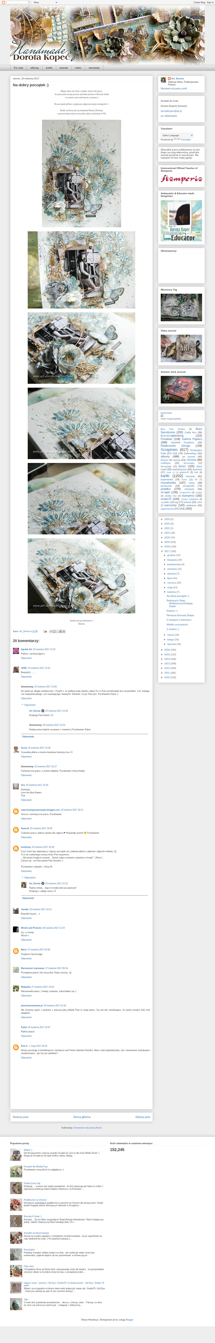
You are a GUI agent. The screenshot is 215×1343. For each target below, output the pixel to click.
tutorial (64, 67)
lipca (170, 578)
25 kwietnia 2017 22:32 (56, 883)
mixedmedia (168, 482)
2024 (167, 519)
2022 (167, 528)
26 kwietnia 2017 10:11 (40, 909)
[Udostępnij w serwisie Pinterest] (64, 631)
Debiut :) (28, 1150)
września (172, 569)
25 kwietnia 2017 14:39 (39, 748)
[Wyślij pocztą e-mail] (51, 631)
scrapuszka (185, 492)
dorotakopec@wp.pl (171, 111)
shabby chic (170, 496)
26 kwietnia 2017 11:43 (53, 928)
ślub (182, 508)
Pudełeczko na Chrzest (35, 1200)
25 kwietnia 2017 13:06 (45, 686)
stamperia (188, 495)
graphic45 (184, 472)
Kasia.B (25, 828)
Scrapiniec (169, 449)
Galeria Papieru (192, 439)
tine (23, 785)
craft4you (166, 463)
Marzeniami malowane (32, 968)
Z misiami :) (173, 629)
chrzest (191, 459)
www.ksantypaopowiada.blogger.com (40, 810)
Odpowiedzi (30, 705)
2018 (167, 546)
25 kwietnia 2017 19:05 (41, 828)
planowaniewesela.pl (32, 1005)
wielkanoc (191, 505)
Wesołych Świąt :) (32, 1216)
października (174, 564)
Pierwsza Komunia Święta (180, 615)
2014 (167, 659)
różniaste (189, 489)
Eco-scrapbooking (172, 435)
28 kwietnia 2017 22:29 (55, 1005)
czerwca (172, 582)
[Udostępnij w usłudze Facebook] (60, 631)
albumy (34, 67)
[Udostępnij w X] (57, 631)
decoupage (166, 466)
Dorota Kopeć (166, 413)
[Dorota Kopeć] (162, 416)
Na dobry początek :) (178, 596)
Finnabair (166, 439)
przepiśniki (188, 485)
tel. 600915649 (169, 116)
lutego (171, 639)
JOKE (24, 668)
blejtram (164, 460)
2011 (167, 672)
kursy (184, 479)
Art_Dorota (34, 711)
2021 (167, 532)
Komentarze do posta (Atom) (88, 1127)
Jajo (26, 1299)
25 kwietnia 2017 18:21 (72, 810)
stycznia (172, 644)
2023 (167, 523)
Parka (24, 1027)
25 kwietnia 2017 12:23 (44, 649)
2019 (167, 542)
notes (192, 482)
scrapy (199, 492)
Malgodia (26, 987)
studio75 (166, 499)
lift (196, 479)
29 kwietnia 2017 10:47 (39, 1027)
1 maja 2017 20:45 (38, 1046)
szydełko (165, 502)
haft (196, 472)
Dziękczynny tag (32, 1183)
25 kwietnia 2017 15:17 (45, 766)
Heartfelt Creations (182, 442)
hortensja (26, 847)
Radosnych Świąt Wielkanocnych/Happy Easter (180, 603)
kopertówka (167, 479)
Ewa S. (24, 1046)
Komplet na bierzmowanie (36, 1233)
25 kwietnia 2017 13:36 (56, 711)
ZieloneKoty (190, 453)
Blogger (129, 1319)
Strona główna (82, 1117)
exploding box (179, 469)
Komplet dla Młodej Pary (36, 1166)
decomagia (189, 463)
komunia (190, 476)
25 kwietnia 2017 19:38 (43, 847)
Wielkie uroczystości (177, 624)
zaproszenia (167, 508)
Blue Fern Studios (173, 429)
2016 (167, 649)
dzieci (182, 466)
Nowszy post (20, 1117)
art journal (188, 456)
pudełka (165, 489)
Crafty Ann (190, 432)
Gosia (24, 748)
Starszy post (142, 1117)
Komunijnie (29, 1249)
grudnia (171, 555)
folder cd (171, 472)
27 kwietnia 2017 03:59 (39, 949)
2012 (167, 668)
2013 (167, 663)
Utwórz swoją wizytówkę (171, 419)
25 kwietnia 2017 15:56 (37, 785)
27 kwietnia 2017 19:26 (43, 987)
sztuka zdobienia (189, 499)
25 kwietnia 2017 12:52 (39, 668)
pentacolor (166, 485)
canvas (176, 460)
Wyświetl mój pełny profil (174, 88)
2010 (167, 677)
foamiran (197, 469)
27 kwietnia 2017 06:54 (56, 968)
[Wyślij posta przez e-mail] (44, 631)
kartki (49, 67)
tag (176, 502)
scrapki (165, 492)
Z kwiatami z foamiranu (179, 619)
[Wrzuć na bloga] (54, 631)
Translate (186, 139)
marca (171, 634)
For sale (18, 67)
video (78, 67)
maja (170, 587)
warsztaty (94, 67)
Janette (24, 909)
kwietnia (172, 592)
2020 (167, 537)
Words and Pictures (31, 928)
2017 (167, 551)
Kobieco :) (172, 610)
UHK (175, 453)
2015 (167, 654)
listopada (172, 559)
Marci (24, 949)
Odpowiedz (26, 658)
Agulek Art (26, 649)
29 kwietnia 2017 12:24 (54, 725)
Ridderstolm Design (175, 445)
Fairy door (29, 1266)
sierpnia (171, 573)
